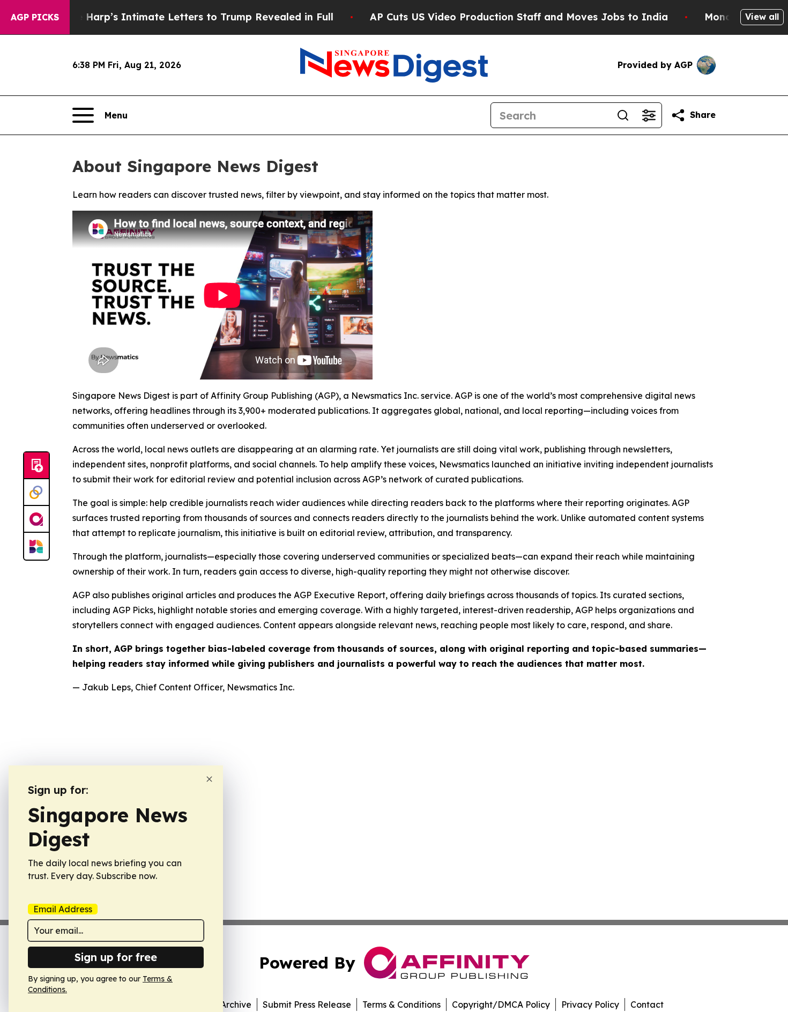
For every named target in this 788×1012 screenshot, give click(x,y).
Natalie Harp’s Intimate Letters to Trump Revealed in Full (189, 17)
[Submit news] (36, 465)
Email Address (62, 909)
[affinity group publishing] (36, 519)
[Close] (209, 779)
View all (762, 16)
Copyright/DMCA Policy (501, 1004)
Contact (647, 1004)
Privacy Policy (590, 1004)
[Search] (623, 115)
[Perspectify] (36, 492)
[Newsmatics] (36, 546)
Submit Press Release (307, 1004)
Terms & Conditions (401, 1004)
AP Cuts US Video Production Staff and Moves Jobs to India (519, 17)
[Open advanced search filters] (648, 115)
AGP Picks (35, 17)
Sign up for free (116, 957)
